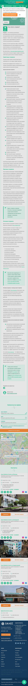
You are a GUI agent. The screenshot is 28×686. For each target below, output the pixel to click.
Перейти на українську (10, 14)
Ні (19, 14)
